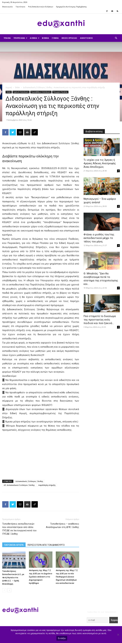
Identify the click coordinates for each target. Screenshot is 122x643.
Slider (17, 87)
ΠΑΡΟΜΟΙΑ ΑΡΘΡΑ (14, 545)
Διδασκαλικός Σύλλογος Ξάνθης (29, 481)
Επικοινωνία (7, 6)
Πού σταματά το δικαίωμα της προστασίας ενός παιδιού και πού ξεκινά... (100, 319)
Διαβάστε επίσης (94, 131)
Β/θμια (45, 38)
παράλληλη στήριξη (46, 485)
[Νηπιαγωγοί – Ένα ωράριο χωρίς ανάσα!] (102, 186)
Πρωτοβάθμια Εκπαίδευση (41, 92)
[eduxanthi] (61, 24)
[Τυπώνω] (27, 132)
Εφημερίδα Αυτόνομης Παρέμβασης (71, 6)
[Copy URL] (34, 132)
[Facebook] (107, 11)
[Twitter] (13, 132)
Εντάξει (62, 638)
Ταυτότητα (20, 6)
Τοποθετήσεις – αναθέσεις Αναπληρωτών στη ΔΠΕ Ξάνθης (62, 525)
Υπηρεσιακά (19, 38)
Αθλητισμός (86, 38)
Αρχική (9, 87)
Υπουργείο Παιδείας (60, 92)
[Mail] (112, 11)
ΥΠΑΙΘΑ (7, 38)
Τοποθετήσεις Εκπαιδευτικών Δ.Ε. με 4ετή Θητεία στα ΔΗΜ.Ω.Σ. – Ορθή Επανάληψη (13, 577)
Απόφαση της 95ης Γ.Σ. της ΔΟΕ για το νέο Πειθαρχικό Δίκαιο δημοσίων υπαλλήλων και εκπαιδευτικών (67, 576)
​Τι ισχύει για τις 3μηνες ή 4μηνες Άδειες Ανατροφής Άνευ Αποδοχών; (100, 163)
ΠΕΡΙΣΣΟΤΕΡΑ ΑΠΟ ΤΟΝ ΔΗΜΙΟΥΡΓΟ (46, 545)
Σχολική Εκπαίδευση (21, 92)
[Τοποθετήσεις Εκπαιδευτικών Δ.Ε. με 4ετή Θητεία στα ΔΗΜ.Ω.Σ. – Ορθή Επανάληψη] (14, 560)
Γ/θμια (55, 38)
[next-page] (9, 590)
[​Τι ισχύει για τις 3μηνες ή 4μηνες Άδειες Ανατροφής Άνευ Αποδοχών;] (102, 147)
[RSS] (117, 11)
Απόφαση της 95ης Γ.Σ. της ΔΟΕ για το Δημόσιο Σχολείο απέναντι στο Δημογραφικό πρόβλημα (40, 576)
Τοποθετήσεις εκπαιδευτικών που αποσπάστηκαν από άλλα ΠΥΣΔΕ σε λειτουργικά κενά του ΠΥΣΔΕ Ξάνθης (19, 528)
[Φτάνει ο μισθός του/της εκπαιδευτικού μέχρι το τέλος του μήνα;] (102, 222)
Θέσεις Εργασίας (69, 38)
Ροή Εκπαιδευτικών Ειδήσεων (40, 6)
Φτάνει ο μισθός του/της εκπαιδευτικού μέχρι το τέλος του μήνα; (99, 238)
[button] (116, 38)
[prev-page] (4, 590)
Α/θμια (33, 38)
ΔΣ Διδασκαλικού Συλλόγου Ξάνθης (19, 485)
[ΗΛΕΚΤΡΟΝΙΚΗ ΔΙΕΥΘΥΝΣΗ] (20, 132)
